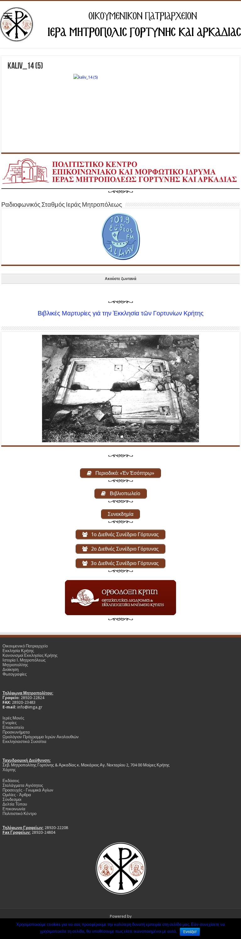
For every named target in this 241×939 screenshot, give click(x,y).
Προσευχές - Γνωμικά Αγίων (28, 790)
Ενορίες (10, 722)
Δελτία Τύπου (15, 804)
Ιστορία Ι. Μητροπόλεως (24, 660)
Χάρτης (9, 769)
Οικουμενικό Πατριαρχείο (25, 646)
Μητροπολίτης (15, 664)
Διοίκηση (11, 669)
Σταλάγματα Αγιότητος (23, 785)
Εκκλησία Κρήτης (18, 650)
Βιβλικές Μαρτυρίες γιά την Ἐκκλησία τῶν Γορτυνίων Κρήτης (121, 313)
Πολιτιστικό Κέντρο (19, 813)
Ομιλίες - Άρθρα (17, 794)
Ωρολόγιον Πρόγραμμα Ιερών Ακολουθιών (41, 736)
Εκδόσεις (11, 780)
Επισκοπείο (13, 727)
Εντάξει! (189, 932)
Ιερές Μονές (13, 718)
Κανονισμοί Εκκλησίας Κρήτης (30, 655)
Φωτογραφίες (15, 674)
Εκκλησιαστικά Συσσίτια (24, 741)
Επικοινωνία (14, 809)
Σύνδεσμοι (12, 799)
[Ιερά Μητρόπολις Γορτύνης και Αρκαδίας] (120, 24)
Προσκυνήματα (16, 732)
